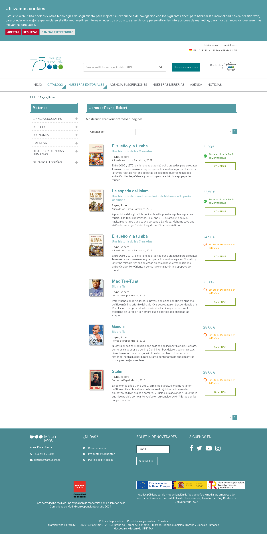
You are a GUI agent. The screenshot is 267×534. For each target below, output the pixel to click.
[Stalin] (96, 380)
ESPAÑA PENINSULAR (225, 50)
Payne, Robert (48, 97)
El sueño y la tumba (130, 146)
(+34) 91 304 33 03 (44, 454)
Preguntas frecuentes (101, 453)
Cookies (163, 521)
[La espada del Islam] (96, 200)
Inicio (39, 84)
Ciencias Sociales (47, 119)
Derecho (39, 127)
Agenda (196, 84)
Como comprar (97, 448)
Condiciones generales (141, 521)
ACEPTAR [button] (13, 32)
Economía (41, 135)
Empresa (40, 143)
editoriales (86, 84)
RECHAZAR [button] (30, 32)
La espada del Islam (130, 191)
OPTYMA (147, 528)
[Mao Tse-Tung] (96, 287)
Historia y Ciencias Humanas (48, 153)
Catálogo (55, 84)
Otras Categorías (47, 162)
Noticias (215, 84)
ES (194, 50)
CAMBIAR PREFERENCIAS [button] (57, 32)
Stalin (117, 371)
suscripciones (128, 84)
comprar (220, 166)
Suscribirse (146, 461)
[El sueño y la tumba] (96, 155)
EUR (204, 50)
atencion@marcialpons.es (47, 459)
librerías (169, 84)
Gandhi (118, 326)
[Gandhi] (96, 335)
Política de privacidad (100, 459)
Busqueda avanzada (186, 67)
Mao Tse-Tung (125, 281)
